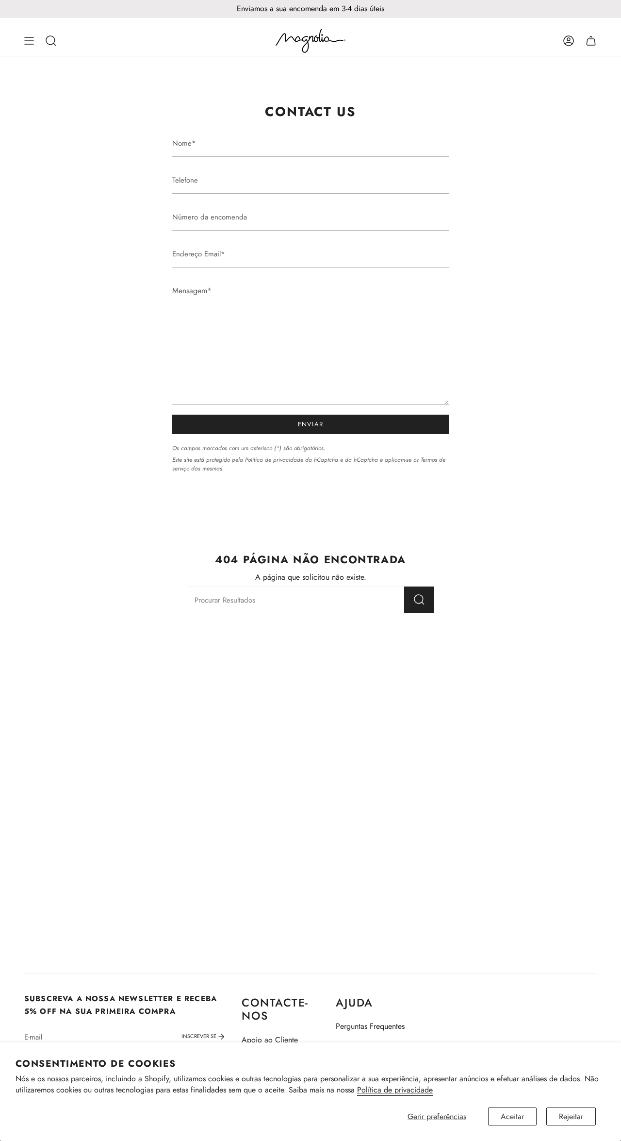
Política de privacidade (395, 1089)
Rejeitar (571, 1116)
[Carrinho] (591, 40)
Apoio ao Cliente (270, 1039)
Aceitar (512, 1116)
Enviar (311, 424)
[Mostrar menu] (29, 40)
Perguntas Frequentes (370, 1026)
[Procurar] (419, 600)
